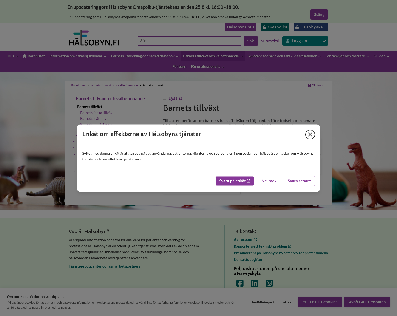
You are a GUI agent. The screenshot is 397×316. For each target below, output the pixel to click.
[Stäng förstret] (310, 134)
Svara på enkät (232, 181)
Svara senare (299, 181)
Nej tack (268, 181)
